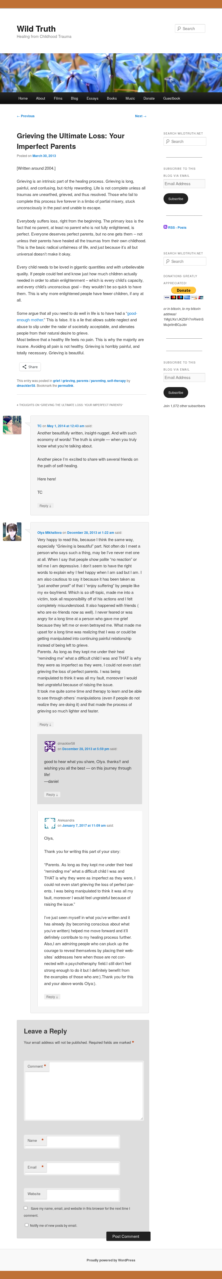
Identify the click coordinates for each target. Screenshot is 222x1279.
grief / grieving (64, 380)
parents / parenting (91, 380)
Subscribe (175, 198)
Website (34, 1193)
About (40, 98)
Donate (149, 98)
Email (36, 1167)
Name (36, 1140)
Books (112, 98)
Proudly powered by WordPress (111, 1260)
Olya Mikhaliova (49, 532)
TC (39, 425)
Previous (26, 115)
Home (23, 98)
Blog (74, 98)
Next (140, 115)
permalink (65, 385)
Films (58, 98)
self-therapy (116, 380)
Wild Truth (36, 28)
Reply (45, 505)
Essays (93, 98)
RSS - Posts (177, 227)
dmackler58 (26, 385)
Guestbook (171, 98)
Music (130, 98)
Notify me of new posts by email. (53, 1225)
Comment (37, 1066)
